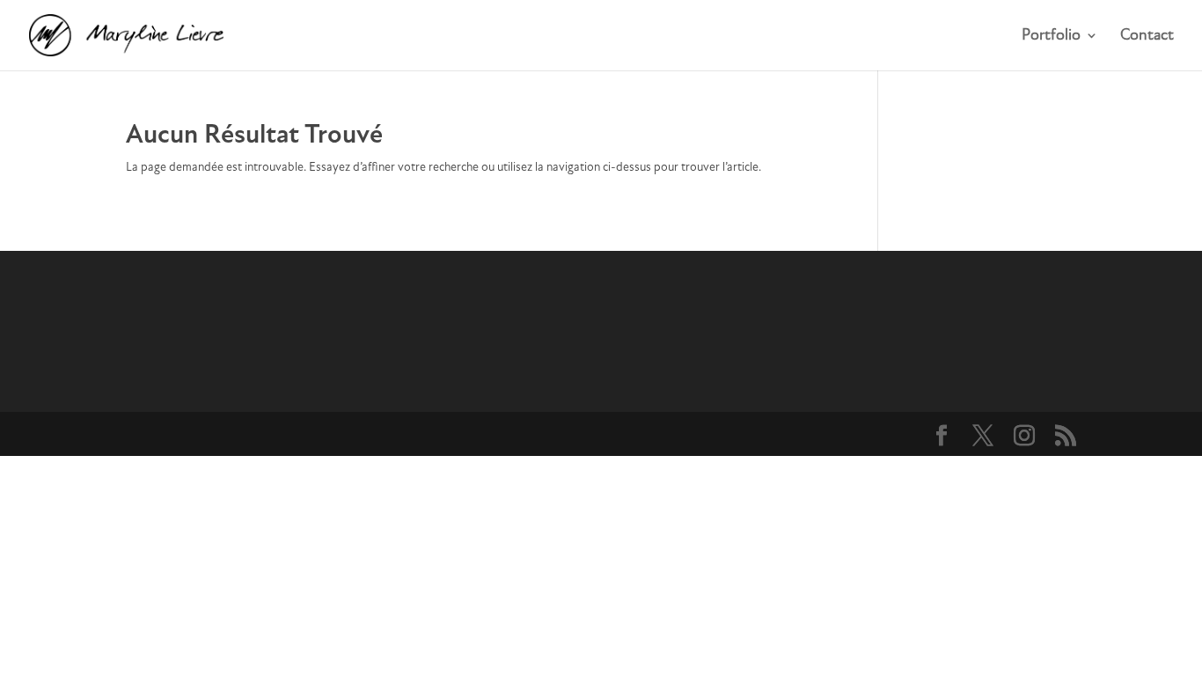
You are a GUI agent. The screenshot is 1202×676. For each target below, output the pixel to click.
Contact (1147, 36)
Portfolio (1051, 36)
